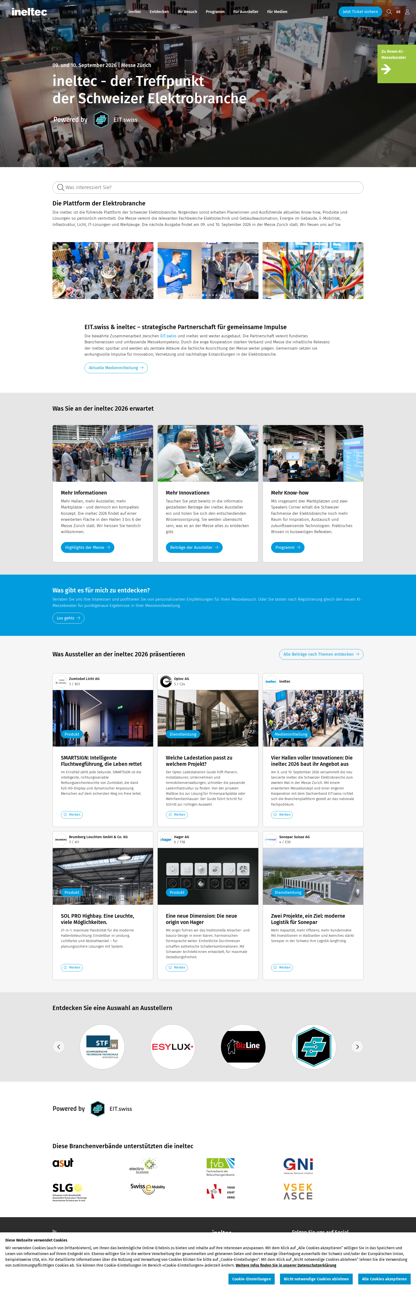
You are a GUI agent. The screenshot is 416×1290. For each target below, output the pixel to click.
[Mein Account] (407, 12)
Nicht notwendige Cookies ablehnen (316, 1279)
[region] (208, 1261)
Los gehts (65, 618)
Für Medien (277, 11)
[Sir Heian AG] (102, 1046)
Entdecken (159, 11)
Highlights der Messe (84, 547)
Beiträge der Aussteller (191, 547)
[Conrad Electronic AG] (243, 1046)
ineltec (135, 11)
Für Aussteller (246, 11)
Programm (215, 11)
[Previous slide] (63, 270)
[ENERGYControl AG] (172, 1046)
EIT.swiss (168, 336)
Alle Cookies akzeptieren (384, 1279)
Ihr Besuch (187, 11)
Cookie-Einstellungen (251, 1279)
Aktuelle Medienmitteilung (113, 367)
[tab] (189, 295)
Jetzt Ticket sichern (360, 11)
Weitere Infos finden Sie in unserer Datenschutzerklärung (286, 1265)
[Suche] (389, 12)
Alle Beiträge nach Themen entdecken (319, 654)
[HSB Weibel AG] (313, 1046)
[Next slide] (353, 270)
